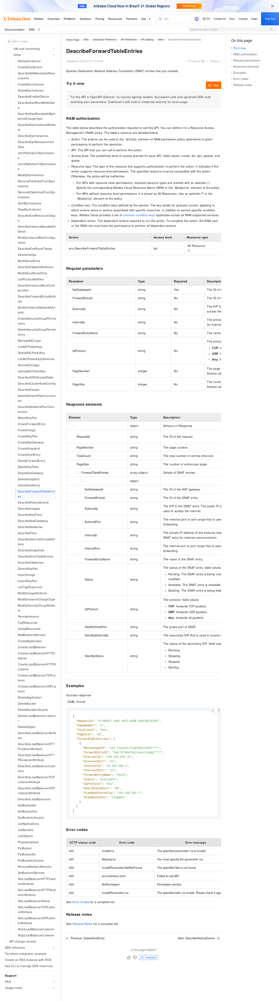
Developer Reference (105, 39)
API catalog (147, 39)
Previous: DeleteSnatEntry (88, 938)
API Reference (129, 39)
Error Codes (81, 902)
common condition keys (139, 215)
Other (161, 39)
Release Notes (83, 924)
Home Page (72, 39)
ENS (32, 29)
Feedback (150, 957)
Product (214, 61)
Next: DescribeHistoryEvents (196, 938)
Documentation (15, 29)
